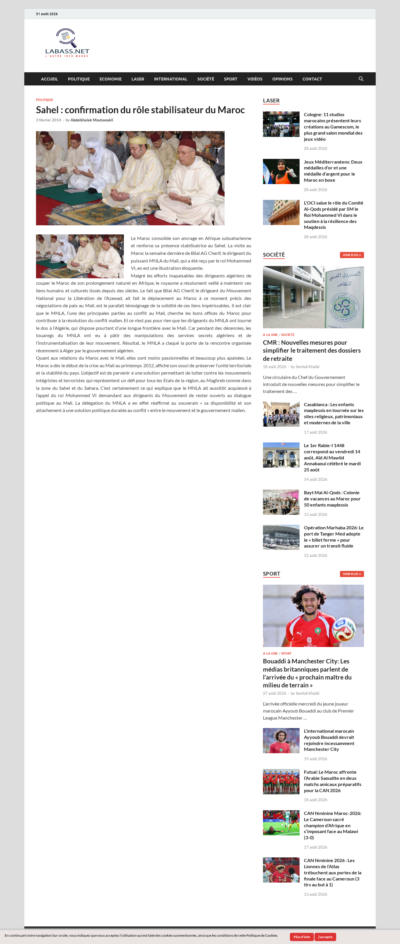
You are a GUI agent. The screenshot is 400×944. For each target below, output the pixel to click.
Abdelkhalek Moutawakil (92, 120)
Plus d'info (302, 937)
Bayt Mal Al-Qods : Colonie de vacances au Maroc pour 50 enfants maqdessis (332, 498)
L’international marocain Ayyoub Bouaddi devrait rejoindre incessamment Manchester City (329, 740)
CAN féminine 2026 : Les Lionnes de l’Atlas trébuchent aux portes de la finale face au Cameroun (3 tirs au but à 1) (332, 872)
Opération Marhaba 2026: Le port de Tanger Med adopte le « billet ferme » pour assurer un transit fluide (334, 536)
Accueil (49, 79)
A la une (270, 335)
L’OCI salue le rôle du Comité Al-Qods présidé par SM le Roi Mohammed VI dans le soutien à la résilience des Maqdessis (333, 215)
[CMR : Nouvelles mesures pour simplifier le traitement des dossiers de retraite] (313, 269)
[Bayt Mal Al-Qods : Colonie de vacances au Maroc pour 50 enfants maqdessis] (281, 493)
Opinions (282, 79)
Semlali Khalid (307, 366)
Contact (312, 79)
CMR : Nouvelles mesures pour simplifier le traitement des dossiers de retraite (312, 350)
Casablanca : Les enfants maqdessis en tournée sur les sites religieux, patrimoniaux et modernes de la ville (334, 413)
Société (205, 79)
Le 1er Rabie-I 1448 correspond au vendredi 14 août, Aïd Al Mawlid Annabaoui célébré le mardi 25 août (332, 457)
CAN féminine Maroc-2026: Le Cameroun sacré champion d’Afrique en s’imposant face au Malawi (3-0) (332, 825)
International (170, 79)
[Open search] (361, 79)
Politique (79, 79)
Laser (137, 79)
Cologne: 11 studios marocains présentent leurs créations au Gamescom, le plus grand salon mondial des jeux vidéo (333, 126)
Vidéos (254, 79)
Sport (230, 79)
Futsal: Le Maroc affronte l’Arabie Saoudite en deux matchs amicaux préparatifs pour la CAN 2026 (332, 781)
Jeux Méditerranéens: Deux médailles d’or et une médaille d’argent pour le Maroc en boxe (333, 171)
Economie (111, 79)
